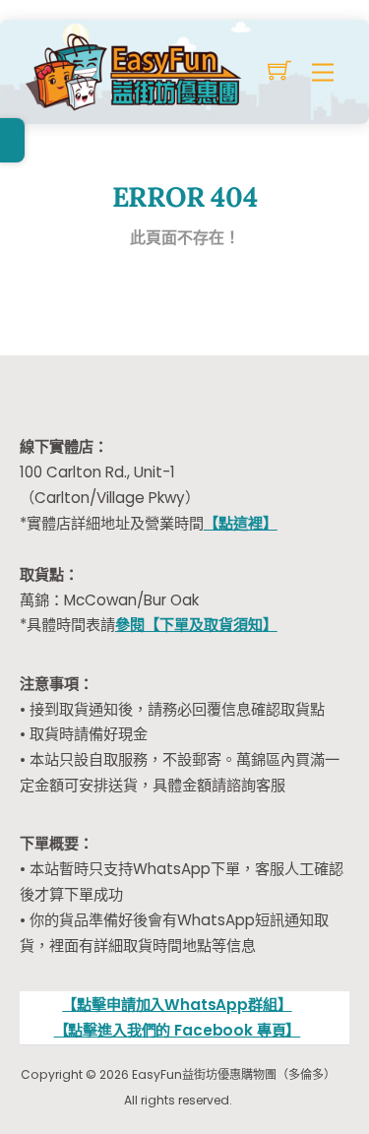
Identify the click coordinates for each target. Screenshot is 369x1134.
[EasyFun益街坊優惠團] (136, 69)
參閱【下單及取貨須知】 (196, 624)
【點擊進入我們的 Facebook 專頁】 (177, 1030)
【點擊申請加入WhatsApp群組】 (176, 1004)
